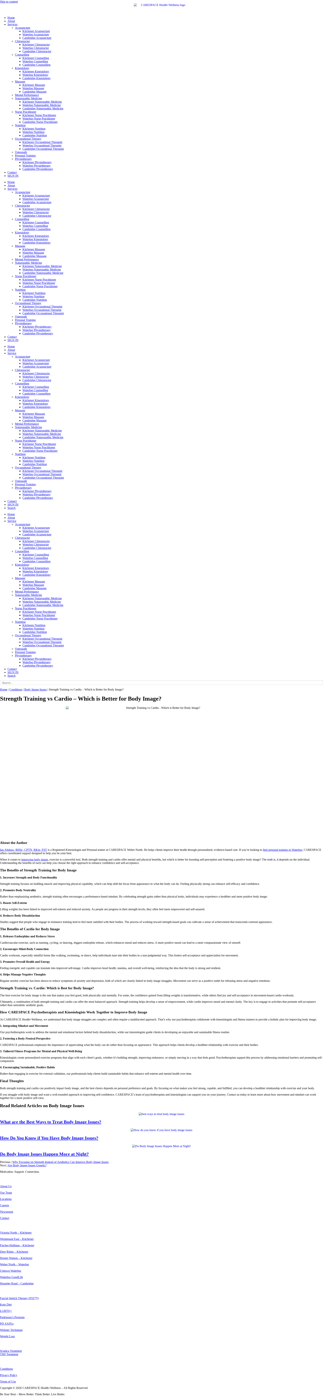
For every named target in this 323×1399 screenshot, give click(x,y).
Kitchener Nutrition (33, 128)
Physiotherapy (23, 158)
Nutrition (20, 125)
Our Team (6, 1192)
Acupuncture (22, 27)
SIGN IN (13, 175)
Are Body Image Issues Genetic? (27, 1165)
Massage (20, 81)
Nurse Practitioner (25, 111)
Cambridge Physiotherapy (37, 169)
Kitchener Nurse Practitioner (39, 115)
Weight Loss (7, 1336)
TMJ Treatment (9, 1354)
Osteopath (21, 152)
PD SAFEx (7, 1323)
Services (12, 24)
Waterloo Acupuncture (35, 34)
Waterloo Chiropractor (35, 48)
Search (11, 507)
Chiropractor (22, 41)
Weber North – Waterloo (14, 1264)
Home (11, 17)
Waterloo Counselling (35, 61)
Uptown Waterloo (10, 1270)
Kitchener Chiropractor (36, 44)
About (11, 21)
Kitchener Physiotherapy (37, 162)
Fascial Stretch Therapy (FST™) (19, 1298)
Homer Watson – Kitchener (16, 1258)
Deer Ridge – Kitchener (14, 1251)
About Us (6, 1186)
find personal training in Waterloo (282, 849)
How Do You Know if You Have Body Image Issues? (49, 1138)
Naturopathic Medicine (28, 98)
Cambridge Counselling (36, 64)
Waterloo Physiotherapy (36, 165)
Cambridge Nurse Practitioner (40, 121)
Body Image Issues (35, 689)
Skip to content (9, 1)
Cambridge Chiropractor (36, 51)
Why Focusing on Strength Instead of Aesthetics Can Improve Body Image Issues (60, 1162)
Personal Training (25, 155)
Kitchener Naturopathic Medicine (42, 101)
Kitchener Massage (33, 85)
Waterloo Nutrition (33, 132)
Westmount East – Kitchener (17, 1239)
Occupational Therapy (28, 138)
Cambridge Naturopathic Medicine (42, 108)
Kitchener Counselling (35, 58)
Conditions (15, 689)
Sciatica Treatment (11, 1350)
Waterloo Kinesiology (35, 74)
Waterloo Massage (33, 88)
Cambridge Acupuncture (36, 37)
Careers (4, 1205)
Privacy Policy (8, 1375)
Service (11, 353)
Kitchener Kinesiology (35, 71)
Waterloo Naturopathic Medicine (41, 105)
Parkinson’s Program (12, 1317)
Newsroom (6, 1211)
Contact (12, 172)
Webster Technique (11, 1330)
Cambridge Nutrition (34, 135)
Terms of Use (8, 1381)
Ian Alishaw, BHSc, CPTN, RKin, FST (23, 849)
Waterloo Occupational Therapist (41, 145)
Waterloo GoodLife (11, 1277)
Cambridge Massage (34, 91)
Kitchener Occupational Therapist (42, 142)
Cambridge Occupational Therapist (43, 148)
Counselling (22, 54)
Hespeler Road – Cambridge (17, 1283)
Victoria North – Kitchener (16, 1232)
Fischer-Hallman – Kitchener (17, 1245)
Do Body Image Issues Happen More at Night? (44, 1154)
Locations (6, 1199)
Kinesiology (22, 68)
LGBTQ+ (6, 1310)
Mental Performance (27, 95)
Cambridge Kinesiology (36, 78)
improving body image (34, 859)
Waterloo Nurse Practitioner (38, 118)
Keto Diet (6, 1304)
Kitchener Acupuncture (36, 31)
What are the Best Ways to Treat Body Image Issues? (50, 1121)
